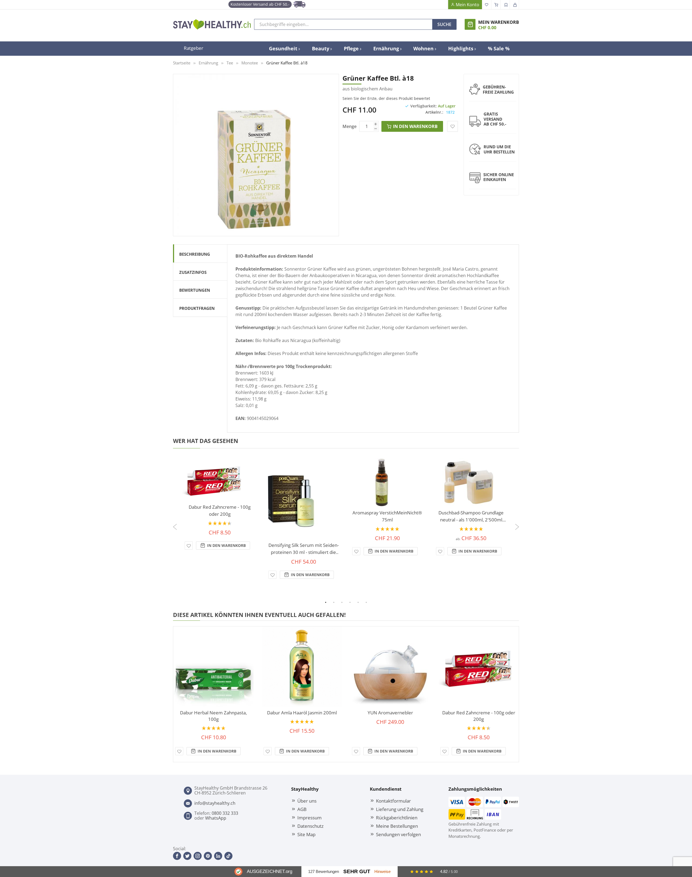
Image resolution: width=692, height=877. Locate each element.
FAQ (443, 4)
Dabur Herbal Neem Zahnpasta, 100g (213, 716)
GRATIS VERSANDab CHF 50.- (495, 119)
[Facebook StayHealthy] (177, 856)
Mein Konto (467, 5)
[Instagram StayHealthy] (198, 856)
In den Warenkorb (226, 545)
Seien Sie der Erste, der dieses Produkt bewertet (386, 98)
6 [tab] (370, 602)
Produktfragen (197, 308)
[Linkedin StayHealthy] (218, 856)
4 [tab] (354, 602)
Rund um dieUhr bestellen (499, 149)
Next (517, 529)
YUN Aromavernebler (390, 713)
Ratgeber (193, 48)
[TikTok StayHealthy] (228, 856)
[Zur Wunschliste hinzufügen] (189, 545)
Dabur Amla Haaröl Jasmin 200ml (302, 713)
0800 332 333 (225, 813)
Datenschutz (310, 826)
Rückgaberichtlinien (396, 817)
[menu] (389, 48)
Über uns (307, 800)
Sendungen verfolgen (398, 834)
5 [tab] (362, 602)
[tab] (200, 253)
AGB (302, 809)
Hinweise (382, 871)
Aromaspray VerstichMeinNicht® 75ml (387, 516)
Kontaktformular (393, 800)
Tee (230, 62)
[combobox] (343, 24)
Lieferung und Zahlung (399, 809)
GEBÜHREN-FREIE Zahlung (498, 89)
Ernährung (208, 62)
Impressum (309, 817)
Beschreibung (194, 254)
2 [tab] (338, 602)
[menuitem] (284, 48)
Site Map (306, 834)
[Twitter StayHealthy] (187, 856)
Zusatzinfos (193, 272)
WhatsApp (215, 818)
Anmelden (514, 4)
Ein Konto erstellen (505, 4)
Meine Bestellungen (397, 826)
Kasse (496, 4)
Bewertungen (194, 290)
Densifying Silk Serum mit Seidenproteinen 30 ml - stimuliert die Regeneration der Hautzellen (303, 549)
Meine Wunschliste (486, 4)
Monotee (249, 62)
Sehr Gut (356, 871)
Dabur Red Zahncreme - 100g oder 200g (220, 510)
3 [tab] (346, 602)
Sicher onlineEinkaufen (498, 177)
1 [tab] (329, 602)
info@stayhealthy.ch (214, 803)
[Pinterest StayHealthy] (208, 856)
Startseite (181, 62)
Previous (174, 524)
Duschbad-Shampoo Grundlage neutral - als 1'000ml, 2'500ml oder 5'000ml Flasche (471, 516)
